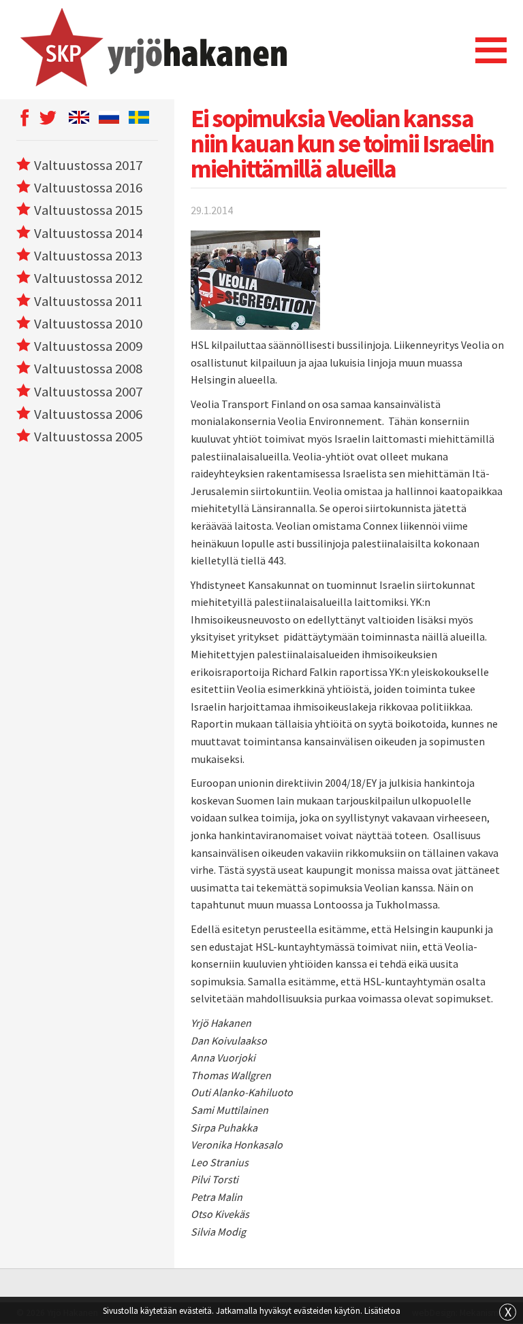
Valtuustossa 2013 (88, 256)
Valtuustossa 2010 (88, 324)
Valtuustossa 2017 (88, 165)
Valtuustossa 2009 (88, 346)
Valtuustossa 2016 (88, 188)
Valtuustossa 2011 (88, 301)
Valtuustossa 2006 (88, 414)
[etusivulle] (151, 49)
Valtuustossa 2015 (88, 210)
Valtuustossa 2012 (88, 278)
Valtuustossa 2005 (88, 436)
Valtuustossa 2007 (88, 392)
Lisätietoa (382, 1310)
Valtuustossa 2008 (88, 368)
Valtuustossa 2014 (88, 233)
